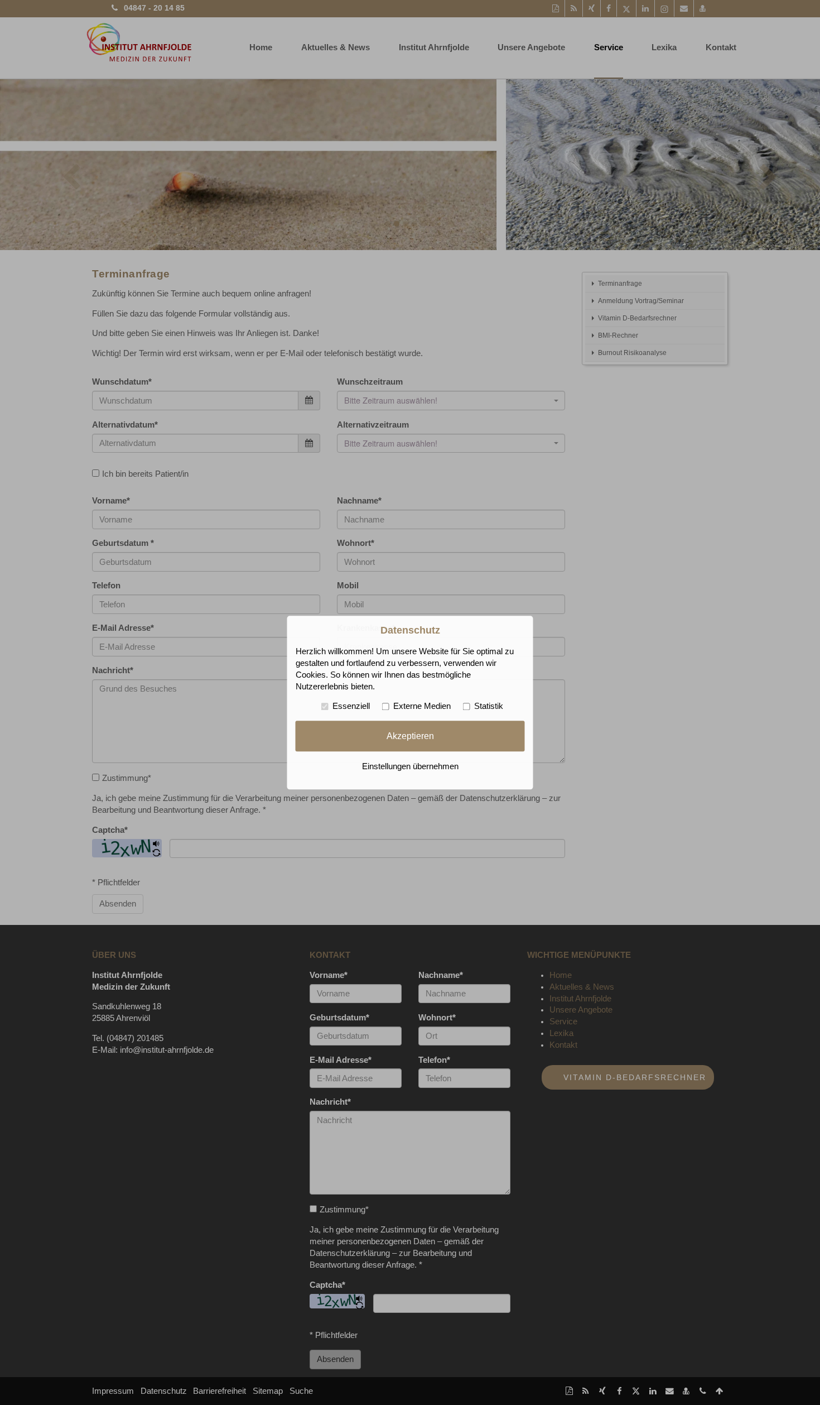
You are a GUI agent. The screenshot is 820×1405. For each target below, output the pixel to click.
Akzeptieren (410, 736)
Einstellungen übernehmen (410, 766)
